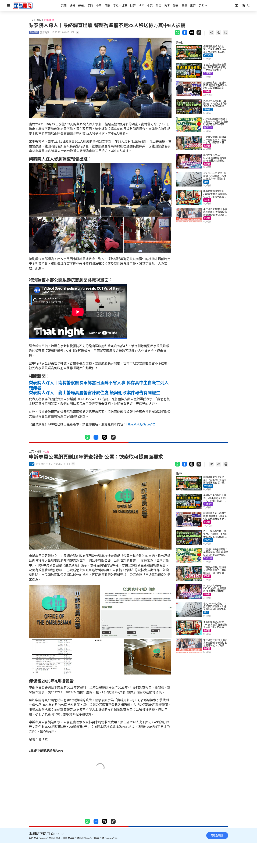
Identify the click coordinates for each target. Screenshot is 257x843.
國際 (39, 20)
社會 (206, 182)
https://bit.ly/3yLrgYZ (140, 424)
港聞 (39, 451)
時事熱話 (208, 55)
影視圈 (207, 91)
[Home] (23, 5)
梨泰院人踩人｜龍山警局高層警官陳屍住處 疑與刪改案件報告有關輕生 (94, 392)
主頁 (31, 20)
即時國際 (49, 20)
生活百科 (208, 73)
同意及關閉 (216, 835)
